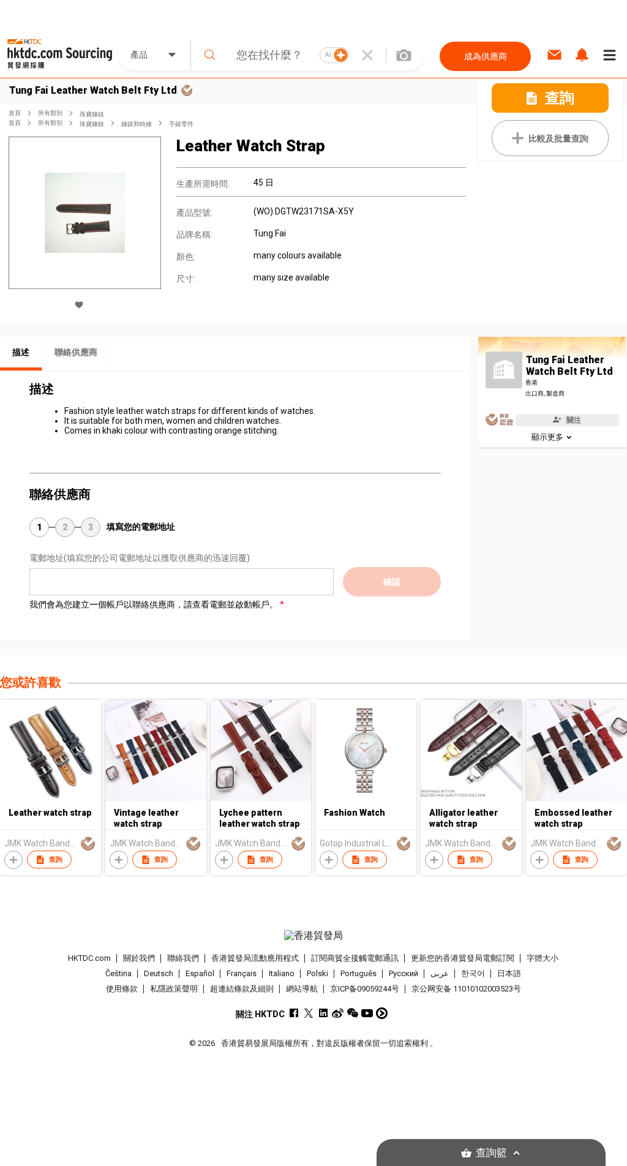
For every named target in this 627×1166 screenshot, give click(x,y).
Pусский (403, 973)
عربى (439, 973)
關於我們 (139, 958)
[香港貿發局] (314, 935)
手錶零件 (181, 124)
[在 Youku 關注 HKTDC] (382, 1013)
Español (200, 973)
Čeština (118, 973)
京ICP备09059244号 (364, 988)
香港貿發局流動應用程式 (255, 958)
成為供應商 (485, 56)
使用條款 (122, 988)
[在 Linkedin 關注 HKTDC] (323, 1013)
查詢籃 (491, 1153)
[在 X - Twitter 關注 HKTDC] (308, 1013)
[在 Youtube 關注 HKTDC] (367, 1013)
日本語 (509, 973)
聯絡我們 (183, 958)
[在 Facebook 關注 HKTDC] (293, 1013)
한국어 (473, 973)
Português (358, 973)
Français (242, 973)
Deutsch (158, 973)
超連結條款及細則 (242, 988)
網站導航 (302, 988)
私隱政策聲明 (174, 988)
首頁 (15, 113)
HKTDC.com (89, 958)
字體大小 (542, 958)
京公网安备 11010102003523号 (466, 988)
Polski (317, 973)
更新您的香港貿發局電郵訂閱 (462, 958)
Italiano (282, 973)
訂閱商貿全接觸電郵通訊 (355, 958)
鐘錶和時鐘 (136, 124)
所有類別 (50, 113)
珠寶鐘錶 (92, 114)
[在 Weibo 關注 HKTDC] (338, 1013)
